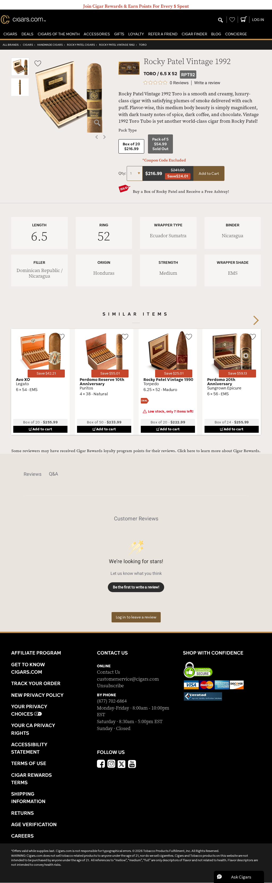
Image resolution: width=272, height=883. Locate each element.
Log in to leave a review (136, 617)
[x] (122, 764)
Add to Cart (209, 173)
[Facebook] (101, 765)
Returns (22, 813)
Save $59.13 (237, 373)
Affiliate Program (36, 652)
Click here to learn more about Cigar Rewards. (219, 450)
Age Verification (34, 824)
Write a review (207, 82)
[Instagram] (111, 765)
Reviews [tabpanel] (32, 474)
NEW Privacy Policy (37, 695)
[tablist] (136, 474)
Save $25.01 (174, 373)
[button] (10, 34)
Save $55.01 (110, 373)
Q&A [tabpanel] (53, 474)
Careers (22, 836)
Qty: (122, 173)
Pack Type (127, 130)
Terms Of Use (28, 763)
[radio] (131, 146)
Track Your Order (36, 683)
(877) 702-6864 (112, 701)
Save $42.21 (46, 373)
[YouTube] (132, 765)
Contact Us (108, 672)
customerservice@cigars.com (128, 679)
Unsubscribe (110, 686)
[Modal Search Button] (220, 20)
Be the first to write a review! (136, 587)
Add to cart (42, 429)
